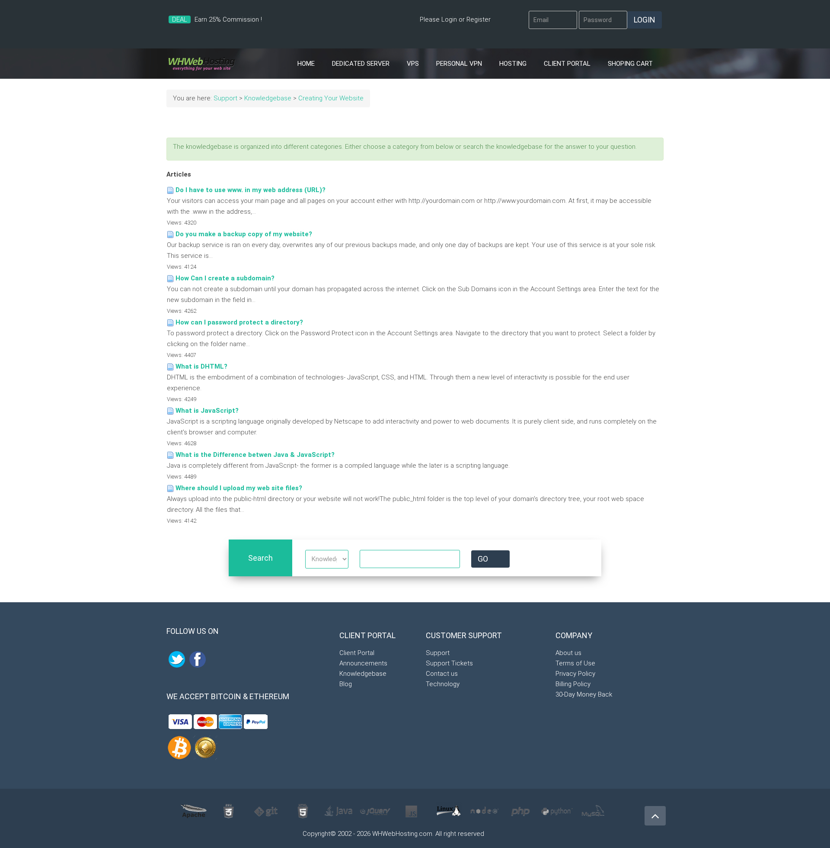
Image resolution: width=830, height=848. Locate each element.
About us (568, 653)
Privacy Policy (575, 674)
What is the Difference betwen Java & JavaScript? (255, 455)
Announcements (363, 663)
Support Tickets (449, 663)
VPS (413, 63)
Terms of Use (575, 663)
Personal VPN (459, 63)
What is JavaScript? (207, 410)
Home (306, 63)
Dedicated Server (360, 63)
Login (449, 19)
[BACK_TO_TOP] (652, 812)
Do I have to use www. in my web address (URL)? (251, 190)
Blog (345, 684)
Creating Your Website (331, 98)
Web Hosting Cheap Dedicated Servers (201, 63)
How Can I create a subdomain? (225, 278)
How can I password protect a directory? (239, 322)
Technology (443, 684)
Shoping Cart (630, 63)
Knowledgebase (267, 98)
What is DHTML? (201, 366)
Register (478, 19)
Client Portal (567, 63)
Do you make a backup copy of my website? (244, 234)
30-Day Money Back (583, 694)
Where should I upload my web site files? (239, 488)
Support (225, 98)
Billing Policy (573, 684)
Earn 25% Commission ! (228, 19)
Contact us (442, 674)
